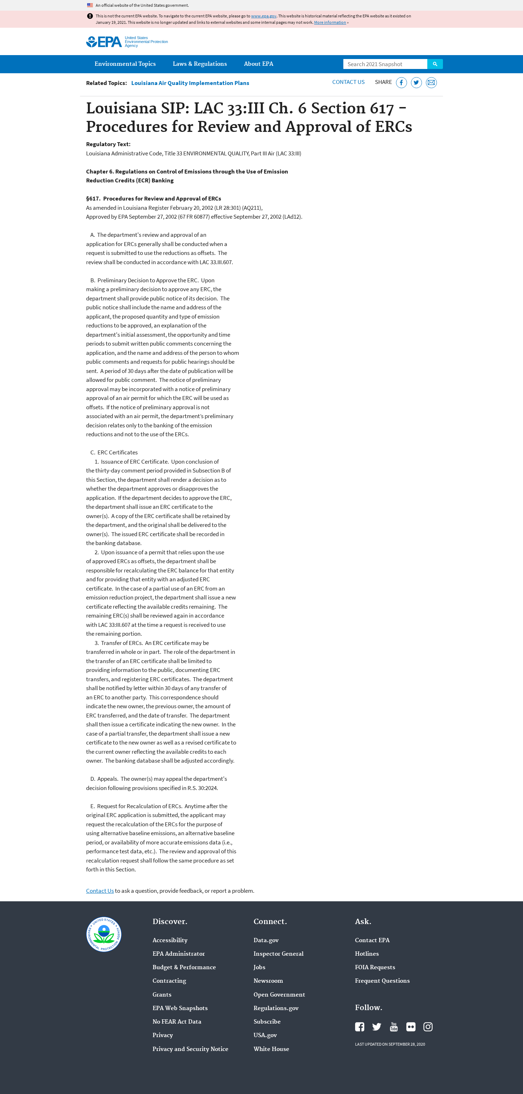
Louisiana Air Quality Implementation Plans (190, 83)
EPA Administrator (179, 954)
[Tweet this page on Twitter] (416, 82)
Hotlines (367, 954)
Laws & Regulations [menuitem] (200, 64)
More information (330, 22)
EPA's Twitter (376, 1026)
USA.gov (265, 1035)
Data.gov (266, 941)
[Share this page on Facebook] (401, 82)
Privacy (163, 1035)
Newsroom (268, 981)
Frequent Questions (382, 981)
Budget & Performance (184, 968)
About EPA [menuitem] (258, 64)
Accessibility (170, 941)
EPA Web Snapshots (180, 1008)
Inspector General (278, 954)
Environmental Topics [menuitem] (125, 64)
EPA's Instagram (428, 1026)
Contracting (169, 981)
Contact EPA (372, 941)
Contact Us (348, 82)
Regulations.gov (276, 1008)
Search (435, 64)
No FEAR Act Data (177, 1022)
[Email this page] (431, 82)
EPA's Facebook (359, 1026)
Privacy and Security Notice (190, 1049)
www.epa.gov (263, 15)
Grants (162, 995)
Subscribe (267, 1022)
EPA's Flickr (411, 1026)
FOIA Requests (375, 968)
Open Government (279, 995)
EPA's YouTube (393, 1026)
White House (271, 1049)
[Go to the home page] (104, 41)
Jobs (259, 968)
